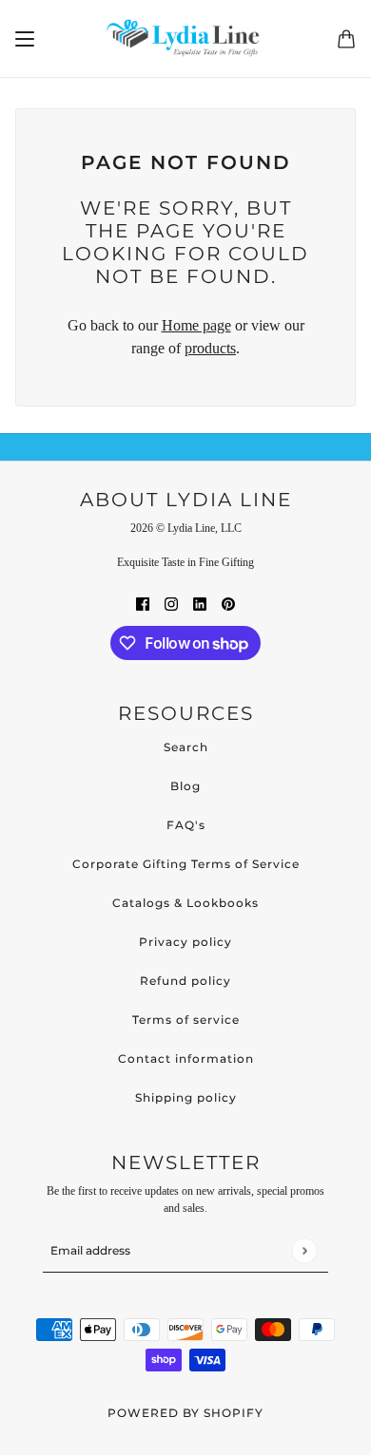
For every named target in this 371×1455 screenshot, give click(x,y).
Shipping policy (186, 1097)
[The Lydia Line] (186, 39)
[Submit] (304, 1250)
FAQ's (185, 825)
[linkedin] (200, 603)
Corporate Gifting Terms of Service (186, 864)
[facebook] (142, 603)
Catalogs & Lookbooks (185, 903)
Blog (185, 786)
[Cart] (346, 38)
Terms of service (186, 1019)
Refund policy (185, 980)
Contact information (186, 1058)
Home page (196, 325)
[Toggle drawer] (24, 39)
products (210, 348)
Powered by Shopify (185, 1413)
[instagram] (171, 603)
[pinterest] (228, 603)
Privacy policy (185, 942)
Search (186, 747)
